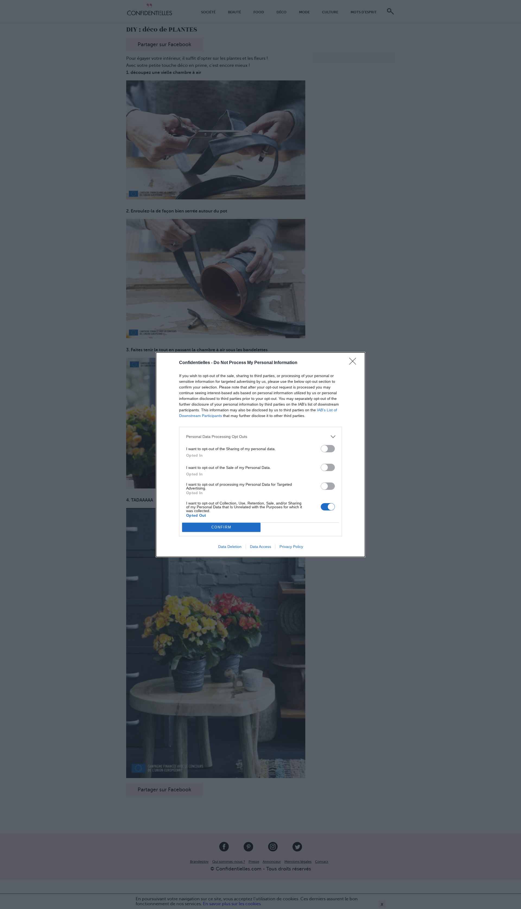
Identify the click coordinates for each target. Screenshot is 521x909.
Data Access (260, 546)
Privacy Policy (291, 546)
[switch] (328, 448)
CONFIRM (221, 527)
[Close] (354, 363)
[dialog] (260, 454)
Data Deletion (230, 546)
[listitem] (260, 437)
